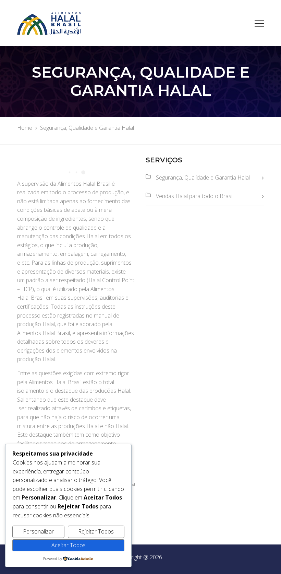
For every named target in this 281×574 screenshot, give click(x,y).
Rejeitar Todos (96, 531)
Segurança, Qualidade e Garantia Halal (203, 177)
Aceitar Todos (68, 545)
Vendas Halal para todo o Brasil (194, 196)
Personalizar (38, 531)
